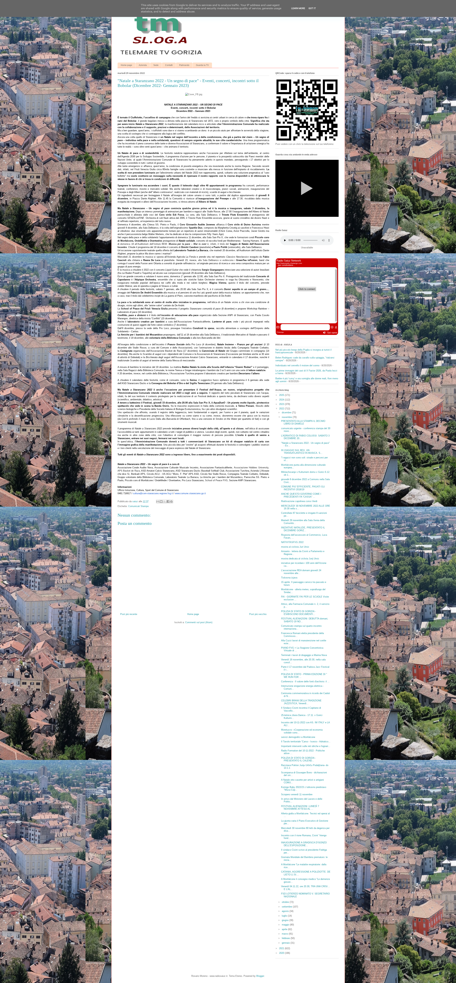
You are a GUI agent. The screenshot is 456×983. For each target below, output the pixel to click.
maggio (286, 924)
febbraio (286, 938)
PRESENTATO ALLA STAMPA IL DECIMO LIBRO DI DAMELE (303, 422)
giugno (285, 920)
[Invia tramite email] (158, 501)
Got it (312, 8)
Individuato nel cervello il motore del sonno (297, 365)
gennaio (286, 942)
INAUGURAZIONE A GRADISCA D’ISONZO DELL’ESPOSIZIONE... (304, 844)
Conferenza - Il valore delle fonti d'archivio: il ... (305, 681)
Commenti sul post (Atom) (198, 622)
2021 (282, 948)
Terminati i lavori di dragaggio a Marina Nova (304, 655)
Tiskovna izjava (289, 577)
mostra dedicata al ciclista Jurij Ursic (300, 558)
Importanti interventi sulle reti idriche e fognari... (305, 746)
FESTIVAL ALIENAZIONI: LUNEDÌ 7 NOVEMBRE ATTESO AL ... (300, 807)
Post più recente (128, 614)
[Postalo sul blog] (161, 501)
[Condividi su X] (164, 501)
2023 (282, 404)
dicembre (287, 412)
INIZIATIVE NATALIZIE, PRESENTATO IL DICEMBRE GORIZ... (303, 529)
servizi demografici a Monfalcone (298, 737)
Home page (126, 65)
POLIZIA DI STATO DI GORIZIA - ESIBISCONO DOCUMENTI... (298, 612)
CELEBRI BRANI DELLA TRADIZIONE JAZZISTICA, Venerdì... (301, 702)
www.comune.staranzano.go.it (190, 493)
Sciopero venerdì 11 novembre (296, 794)
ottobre (286, 902)
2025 (282, 395)
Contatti (169, 65)
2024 (282, 399)
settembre (287, 906)
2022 (282, 408)
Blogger (260, 976)
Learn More (298, 8)
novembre (287, 417)
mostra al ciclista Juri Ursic (295, 546)
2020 (282, 953)
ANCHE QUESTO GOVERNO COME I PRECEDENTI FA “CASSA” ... (301, 495)
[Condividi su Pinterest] (171, 501)
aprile (285, 929)
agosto (285, 911)
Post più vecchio (257, 614)
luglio (285, 915)
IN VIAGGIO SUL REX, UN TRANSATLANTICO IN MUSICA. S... (301, 451)
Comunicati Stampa (138, 506)
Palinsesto (184, 65)
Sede (156, 65)
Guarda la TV (202, 65)
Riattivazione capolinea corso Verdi (299, 501)
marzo (285, 933)
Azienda (143, 65)
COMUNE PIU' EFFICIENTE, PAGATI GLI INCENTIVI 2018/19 (303, 488)
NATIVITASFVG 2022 (292, 542)
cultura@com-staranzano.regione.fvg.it (153, 493)
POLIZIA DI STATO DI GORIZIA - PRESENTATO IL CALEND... (298, 759)
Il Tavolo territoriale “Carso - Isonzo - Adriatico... (305, 741)
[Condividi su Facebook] (168, 501)
